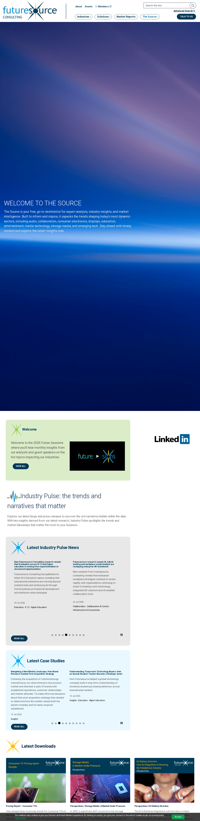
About (78, 6)
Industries (83, 16)
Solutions (103, 16)
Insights (14, 719)
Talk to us (186, 16)
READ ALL (19, 638)
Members (103, 6)
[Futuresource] (29, 11)
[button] (193, 5)
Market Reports (126, 16)
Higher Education (38, 610)
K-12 (27, 610)
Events (89, 6)
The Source (149, 16)
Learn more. (20, 818)
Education (18, 610)
